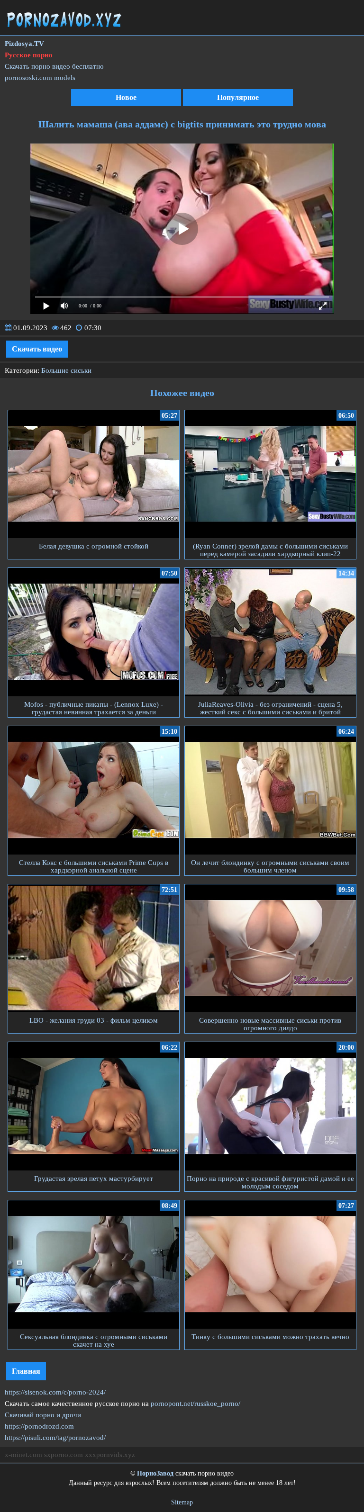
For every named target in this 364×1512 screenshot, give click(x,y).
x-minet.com (23, 1454)
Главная (26, 1371)
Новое (126, 97)
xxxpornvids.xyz (110, 1454)
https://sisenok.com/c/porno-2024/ (55, 1392)
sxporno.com (63, 1454)
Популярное (238, 97)
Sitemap (182, 1502)
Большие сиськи (66, 370)
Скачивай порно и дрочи (43, 1415)
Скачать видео (37, 349)
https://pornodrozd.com (39, 1426)
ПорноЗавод (155, 1473)
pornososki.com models (40, 77)
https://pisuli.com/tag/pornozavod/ (55, 1437)
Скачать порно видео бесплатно (54, 66)
